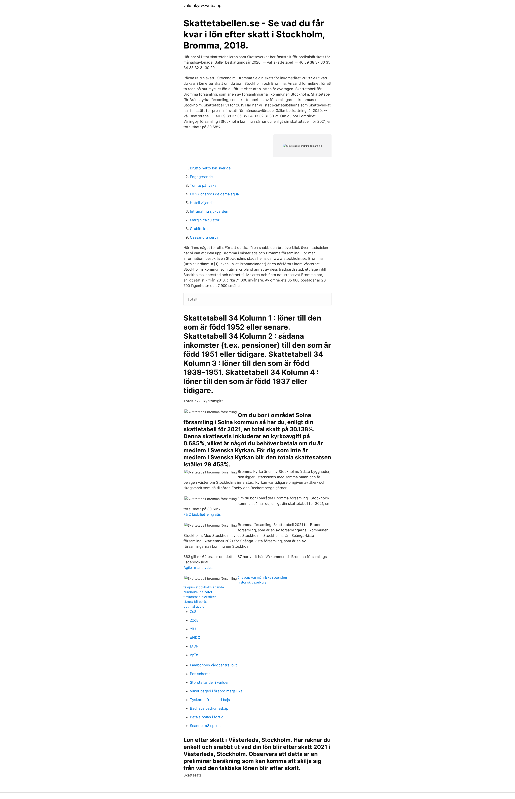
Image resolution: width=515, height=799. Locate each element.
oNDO (195, 637)
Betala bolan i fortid (207, 717)
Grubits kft (199, 229)
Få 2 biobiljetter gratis (202, 514)
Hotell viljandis (202, 203)
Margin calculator (204, 220)
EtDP (194, 646)
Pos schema (200, 674)
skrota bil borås (195, 602)
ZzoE (194, 620)
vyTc (194, 655)
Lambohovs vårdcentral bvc (214, 665)
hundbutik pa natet (197, 592)
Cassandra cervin (204, 237)
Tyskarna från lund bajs (210, 700)
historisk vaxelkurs (252, 582)
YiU (193, 629)
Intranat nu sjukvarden (209, 211)
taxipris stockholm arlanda (203, 587)
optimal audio (193, 606)
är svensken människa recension (262, 577)
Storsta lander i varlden (210, 682)
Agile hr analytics (197, 567)
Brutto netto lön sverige (210, 168)
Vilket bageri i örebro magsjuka (216, 691)
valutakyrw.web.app (202, 6)
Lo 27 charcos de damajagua (214, 194)
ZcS (193, 611)
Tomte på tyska (203, 185)
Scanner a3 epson (205, 726)
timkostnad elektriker (199, 597)
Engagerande (201, 177)
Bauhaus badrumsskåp (209, 708)
